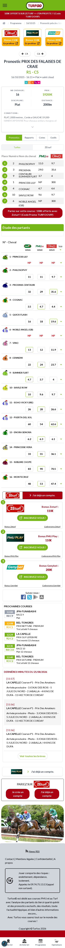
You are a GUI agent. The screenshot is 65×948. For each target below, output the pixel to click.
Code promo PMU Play (50, 556)
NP (40, 182)
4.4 (53, 188)
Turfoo (17, 147)
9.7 (53, 163)
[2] (15, 538)
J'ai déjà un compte (47, 793)
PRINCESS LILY (27, 182)
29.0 (40, 169)
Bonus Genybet (11, 585)
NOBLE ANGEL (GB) (27, 203)
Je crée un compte (18, 793)
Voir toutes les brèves (32, 756)
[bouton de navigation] (5, 5)
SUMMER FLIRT (28, 176)
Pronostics (14, 137)
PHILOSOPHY (27, 163)
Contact (9, 858)
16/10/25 (30, 23)
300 (53, 182)
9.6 (40, 194)
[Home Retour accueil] (35, 5)
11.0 (40, 163)
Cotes (42, 137)
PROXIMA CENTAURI (25, 172)
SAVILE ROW (26, 195)
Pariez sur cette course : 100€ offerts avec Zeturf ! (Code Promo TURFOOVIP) (32, 212)
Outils (53, 137)
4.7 (40, 188)
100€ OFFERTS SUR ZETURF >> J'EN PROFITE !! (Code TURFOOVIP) (32, 15)
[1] (15, 508)
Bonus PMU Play (11, 556)
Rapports (29, 137)
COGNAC (24, 188)
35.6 (53, 169)
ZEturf (48, 147)
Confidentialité (44, 858)
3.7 (40, 175)
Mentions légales (25, 858)
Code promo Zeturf (52, 526)
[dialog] (4, 943)
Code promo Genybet (51, 585)
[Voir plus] (32, 126)
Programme (15, 23)
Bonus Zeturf (10, 526)
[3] (15, 567)
